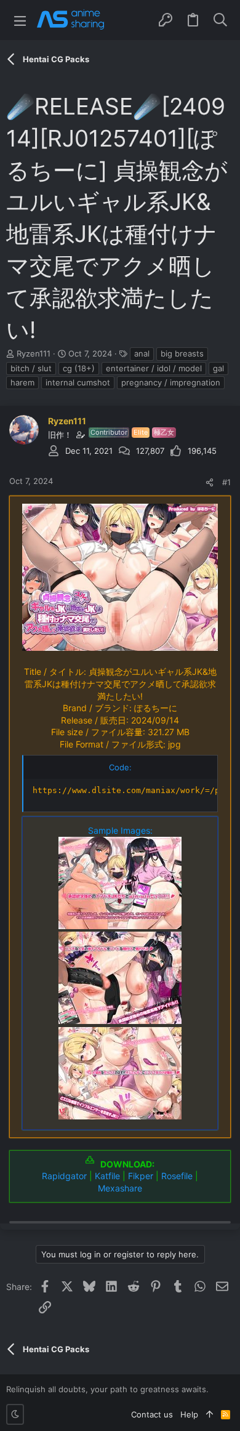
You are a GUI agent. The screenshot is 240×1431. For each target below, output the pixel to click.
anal (142, 353)
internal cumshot (78, 382)
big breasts (182, 353)
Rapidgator (64, 1176)
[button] (20, 20)
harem (22, 382)
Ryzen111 (33, 353)
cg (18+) (79, 368)
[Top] (209, 1414)
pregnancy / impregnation (170, 382)
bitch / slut (31, 368)
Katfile (107, 1176)
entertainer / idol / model (154, 368)
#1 (226, 482)
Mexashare (120, 1188)
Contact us (152, 1414)
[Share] (209, 482)
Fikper (140, 1176)
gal (218, 368)
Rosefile (177, 1176)
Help (189, 1414)
